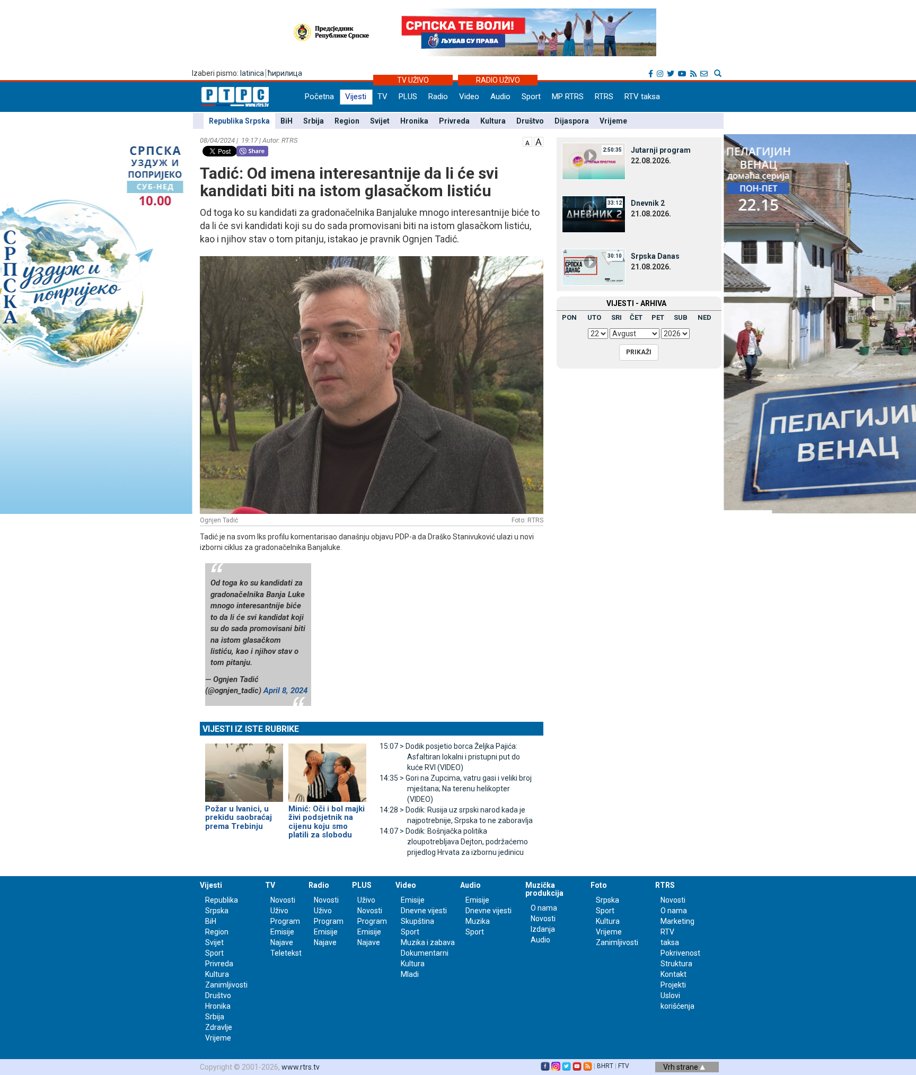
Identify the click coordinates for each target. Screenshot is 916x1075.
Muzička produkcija (544, 889)
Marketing (677, 921)
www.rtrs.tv (300, 1067)
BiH (286, 121)
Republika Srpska (239, 121)
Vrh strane (681, 1067)
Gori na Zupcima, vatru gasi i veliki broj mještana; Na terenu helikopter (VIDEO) (456, 788)
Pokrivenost (680, 953)
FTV (623, 1066)
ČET (636, 317)
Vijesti (355, 96)
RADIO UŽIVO (498, 80)
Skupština (417, 921)
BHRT (605, 1066)
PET (657, 317)
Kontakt (673, 974)
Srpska (607, 900)
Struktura (676, 963)
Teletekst (286, 953)
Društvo (530, 121)
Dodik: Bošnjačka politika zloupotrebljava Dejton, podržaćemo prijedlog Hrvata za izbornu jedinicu (454, 841)
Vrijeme (613, 121)
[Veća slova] (538, 141)
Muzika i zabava (428, 942)
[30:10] (594, 267)
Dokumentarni (424, 953)
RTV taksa (642, 96)
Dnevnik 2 (648, 203)
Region (346, 121)
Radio (438, 96)
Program (285, 921)
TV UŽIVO (413, 80)
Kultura (493, 121)
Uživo (279, 910)
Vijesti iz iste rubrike (250, 729)
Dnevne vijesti (424, 910)
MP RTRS (568, 96)
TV (382, 96)
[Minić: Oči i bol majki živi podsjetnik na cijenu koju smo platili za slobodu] (327, 768)
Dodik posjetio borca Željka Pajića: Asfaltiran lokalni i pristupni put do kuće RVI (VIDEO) (450, 757)
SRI (616, 317)
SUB (681, 317)
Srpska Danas (655, 256)
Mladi (410, 974)
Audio (500, 96)
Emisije (282, 932)
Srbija (313, 121)
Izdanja (543, 929)
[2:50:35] (594, 160)
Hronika (414, 121)
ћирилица (285, 73)
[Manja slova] (527, 141)
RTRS (604, 96)
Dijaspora (571, 121)
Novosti (282, 900)
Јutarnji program (661, 150)
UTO (594, 317)
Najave (281, 942)
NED (704, 317)
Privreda (454, 121)
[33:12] (594, 213)
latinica (252, 73)
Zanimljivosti (226, 985)
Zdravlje (218, 1027)
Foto (599, 885)
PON (569, 317)
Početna (319, 96)
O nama (544, 908)
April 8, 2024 (285, 690)
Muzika (477, 921)
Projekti (673, 985)
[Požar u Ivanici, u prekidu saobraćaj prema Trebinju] (244, 768)
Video (469, 96)
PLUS (408, 96)
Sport (531, 96)
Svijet (380, 121)
